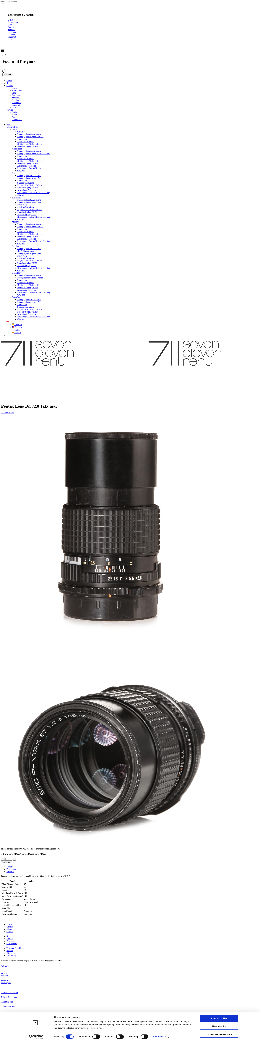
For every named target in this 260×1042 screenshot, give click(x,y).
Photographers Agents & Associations (33, 153)
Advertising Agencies (26, 166)
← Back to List (7, 413)
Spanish (17, 332)
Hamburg (16, 100)
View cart (7, 75)
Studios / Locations (25, 141)
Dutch (17, 330)
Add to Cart (6, 862)
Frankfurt (16, 105)
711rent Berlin (7, 1002)
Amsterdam (17, 90)
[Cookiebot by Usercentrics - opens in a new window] (36, 1037)
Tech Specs (11, 867)
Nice (14, 107)
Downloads (17, 119)
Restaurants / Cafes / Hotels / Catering (33, 192)
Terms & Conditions (15, 948)
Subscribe (5, 966)
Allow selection (219, 1026)
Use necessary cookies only (219, 1034)
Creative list (11, 943)
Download (11, 941)
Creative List (11, 127)
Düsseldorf (16, 102)
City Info (21, 171)
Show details (159, 1037)
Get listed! (21, 132)
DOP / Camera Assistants (28, 251)
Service (9, 110)
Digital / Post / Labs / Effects (29, 144)
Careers (15, 117)
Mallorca (16, 98)
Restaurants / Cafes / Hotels (29, 168)
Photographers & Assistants (29, 134)
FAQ (14, 122)
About (14, 115)
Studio (14, 112)
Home (9, 80)
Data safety (11, 955)
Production (22, 139)
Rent (8, 83)
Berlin (14, 88)
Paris (14, 93)
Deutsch (18, 324)
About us (10, 929)
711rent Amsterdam (9, 992)
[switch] (96, 1036)
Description (11, 869)
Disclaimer (11, 953)
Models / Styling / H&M (27, 146)
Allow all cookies (219, 1018)
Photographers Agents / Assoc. (30, 136)
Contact (9, 85)
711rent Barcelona (9, 997)
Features (10, 871)
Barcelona (16, 95)
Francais (18, 327)
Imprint (9, 950)
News (9, 124)
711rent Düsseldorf (9, 1006)
